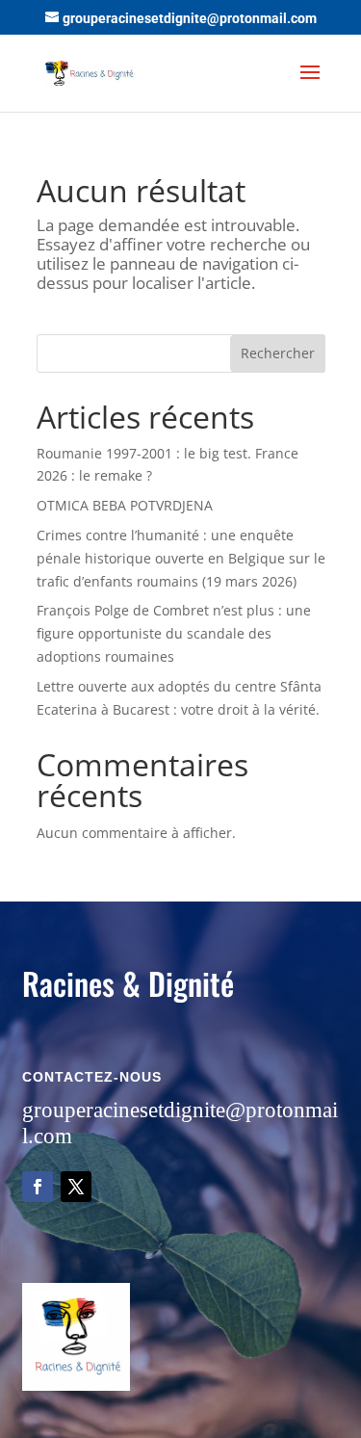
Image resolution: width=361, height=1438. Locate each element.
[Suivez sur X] (76, 1186)
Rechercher (278, 353)
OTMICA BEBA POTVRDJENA (125, 505)
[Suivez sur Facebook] (37, 1186)
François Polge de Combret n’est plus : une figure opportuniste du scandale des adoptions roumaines (174, 633)
